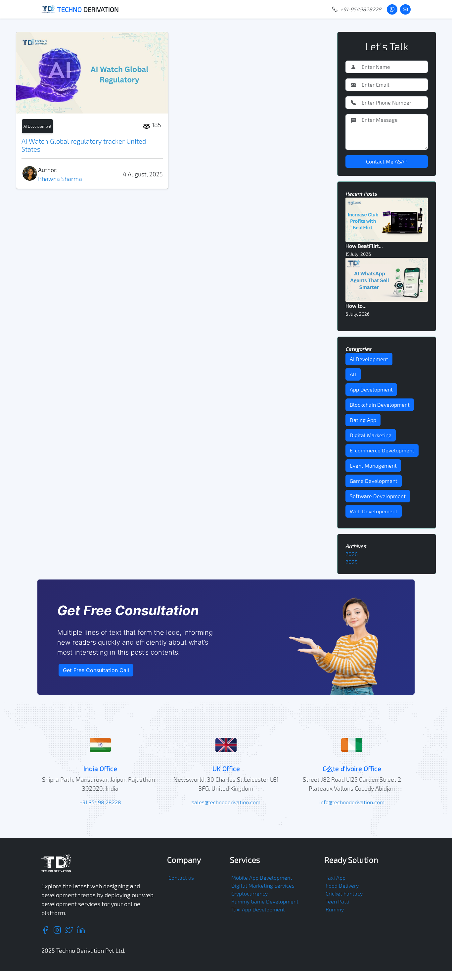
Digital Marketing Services (262, 885)
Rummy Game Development (264, 901)
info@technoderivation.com (351, 802)
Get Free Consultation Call (96, 670)
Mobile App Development (261, 877)
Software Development (378, 496)
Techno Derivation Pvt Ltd (90, 950)
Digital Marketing (370, 435)
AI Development (37, 126)
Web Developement (373, 511)
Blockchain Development (380, 404)
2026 (351, 554)
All (353, 374)
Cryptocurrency (249, 893)
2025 (351, 562)
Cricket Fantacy (344, 893)
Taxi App (335, 877)
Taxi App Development (258, 909)
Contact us (181, 877)
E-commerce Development (382, 450)
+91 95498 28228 (100, 802)
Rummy (335, 909)
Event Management (373, 465)
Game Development (373, 481)
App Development (371, 389)
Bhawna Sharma (60, 178)
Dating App (363, 420)
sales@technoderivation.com (226, 802)
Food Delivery (342, 885)
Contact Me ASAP (386, 161)
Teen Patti (337, 901)
